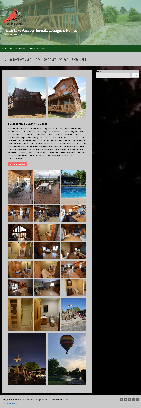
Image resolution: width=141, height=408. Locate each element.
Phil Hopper (13, 403)
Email (137, 399)
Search (99, 71)
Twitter (129, 399)
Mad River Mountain (17, 48)
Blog (43, 48)
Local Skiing (33, 48)
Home (4, 48)
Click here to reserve (17, 164)
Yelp (121, 399)
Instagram (133, 399)
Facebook (125, 399)
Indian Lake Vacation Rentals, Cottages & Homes (40, 30)
